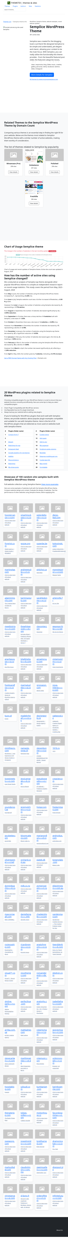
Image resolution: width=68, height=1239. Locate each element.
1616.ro (56, 748)
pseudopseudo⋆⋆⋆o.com (42, 781)
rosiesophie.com (10, 945)
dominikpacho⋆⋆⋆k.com (10, 888)
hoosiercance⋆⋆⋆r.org (10, 516)
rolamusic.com (42, 1059)
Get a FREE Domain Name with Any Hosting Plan (20, 358)
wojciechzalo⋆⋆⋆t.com (58, 1031)
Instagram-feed (13, 449)
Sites (30, 6)
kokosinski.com (58, 544)
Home (44, 1223)
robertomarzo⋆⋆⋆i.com (42, 1032)
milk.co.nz (25, 885)
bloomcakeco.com (26, 836)
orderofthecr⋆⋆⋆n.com (42, 1198)
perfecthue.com (26, 1002)
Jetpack (10, 442)
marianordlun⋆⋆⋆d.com (42, 838)
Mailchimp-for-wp (14, 446)
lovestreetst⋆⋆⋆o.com (10, 779)
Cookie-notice (44, 435)
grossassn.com (42, 686)
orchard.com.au (26, 861)
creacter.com (58, 779)
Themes (7, 6)
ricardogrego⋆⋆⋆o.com (26, 947)
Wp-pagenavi (44, 446)
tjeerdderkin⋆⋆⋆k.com (58, 945)
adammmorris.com (10, 599)
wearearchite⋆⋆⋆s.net (58, 627)
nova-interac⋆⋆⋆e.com (58, 687)
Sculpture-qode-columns (48, 449)
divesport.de (58, 1168)
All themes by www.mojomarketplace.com (44, 79)
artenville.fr (58, 599)
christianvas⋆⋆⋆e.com (10, 1196)
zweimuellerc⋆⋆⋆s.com (42, 1168)
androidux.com (58, 836)
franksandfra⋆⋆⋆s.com (10, 687)
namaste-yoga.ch (25, 749)
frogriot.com (10, 544)
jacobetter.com (10, 836)
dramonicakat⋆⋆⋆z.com (58, 1143)
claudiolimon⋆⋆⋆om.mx (25, 1169)
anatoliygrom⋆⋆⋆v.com (42, 947)
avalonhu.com (42, 1002)
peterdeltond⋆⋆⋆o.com (41, 517)
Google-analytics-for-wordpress (19, 453)
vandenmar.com (58, 915)
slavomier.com (42, 627)
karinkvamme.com (57, 1087)
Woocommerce (13, 460)
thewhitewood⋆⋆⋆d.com (26, 629)
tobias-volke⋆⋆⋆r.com (26, 1115)
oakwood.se (58, 716)
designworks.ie (42, 716)
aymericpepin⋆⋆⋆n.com (42, 888)
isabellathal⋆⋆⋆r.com (58, 1002)
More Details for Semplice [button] (41, 75)
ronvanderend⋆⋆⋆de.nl (42, 975)
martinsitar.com (10, 570)
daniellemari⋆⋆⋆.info (26, 915)
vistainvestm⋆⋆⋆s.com (58, 661)
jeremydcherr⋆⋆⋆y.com (26, 809)
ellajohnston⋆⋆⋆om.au (58, 887)
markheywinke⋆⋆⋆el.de (26, 1060)
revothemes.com (26, 974)
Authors (23, 6)
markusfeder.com (10, 1168)
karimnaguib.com (26, 599)
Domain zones (59, 1227)
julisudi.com (25, 1087)
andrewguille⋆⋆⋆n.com (26, 572)
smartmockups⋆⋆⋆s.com (26, 517)
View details (13, 172)
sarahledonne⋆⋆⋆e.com (42, 600)
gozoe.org (25, 543)
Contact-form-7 (13, 435)
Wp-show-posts (13, 467)
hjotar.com (41, 807)
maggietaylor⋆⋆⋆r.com (58, 570)
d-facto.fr (25, 1195)
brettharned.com (42, 1142)
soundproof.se (10, 808)
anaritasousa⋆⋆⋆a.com (10, 661)
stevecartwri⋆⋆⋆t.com (10, 1059)
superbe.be (42, 543)
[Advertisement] (34, 95)
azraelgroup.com (42, 660)
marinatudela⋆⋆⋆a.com (26, 687)
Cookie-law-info (45, 460)
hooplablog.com (9, 1087)
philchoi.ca (42, 569)
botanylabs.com (58, 861)
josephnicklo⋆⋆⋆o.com (26, 1142)
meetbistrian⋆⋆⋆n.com (10, 627)
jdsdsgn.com (58, 974)
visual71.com (10, 974)
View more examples (49, 484)
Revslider (43, 453)
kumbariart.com (42, 1087)
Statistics (38, 6)
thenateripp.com (10, 1114)
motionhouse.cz (42, 1114)
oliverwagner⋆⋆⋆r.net (10, 861)
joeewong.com (10, 1142)
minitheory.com (10, 749)
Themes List (7, 22)
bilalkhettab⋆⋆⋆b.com (26, 660)
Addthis (10, 456)
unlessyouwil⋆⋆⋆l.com (57, 1060)
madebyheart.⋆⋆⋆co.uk (26, 718)
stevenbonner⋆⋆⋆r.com (42, 750)
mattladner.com (26, 1031)
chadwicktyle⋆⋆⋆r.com (42, 915)
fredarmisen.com (58, 808)
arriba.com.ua (10, 1031)
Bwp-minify (43, 464)
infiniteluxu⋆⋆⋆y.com (58, 1196)
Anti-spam (43, 438)
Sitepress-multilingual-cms (48, 456)
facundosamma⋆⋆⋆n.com (58, 1115)
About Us (59, 1230)
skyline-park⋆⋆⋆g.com (10, 1004)
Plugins (15, 6)
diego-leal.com (56, 516)
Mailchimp (11, 464)
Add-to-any (43, 442)
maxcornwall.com (10, 915)
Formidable (43, 467)
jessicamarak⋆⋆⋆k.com (26, 781)
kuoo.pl (8, 715)
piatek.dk (41, 859)
